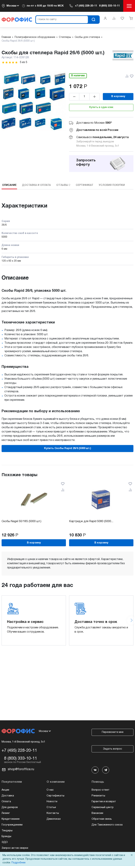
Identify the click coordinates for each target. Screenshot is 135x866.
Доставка (8, 795)
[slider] (10, 62)
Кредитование (11, 819)
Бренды (6, 836)
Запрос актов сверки (15, 848)
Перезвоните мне (112, 732)
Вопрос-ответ (101, 790)
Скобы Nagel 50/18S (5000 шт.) (21, 521)
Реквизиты (98, 795)
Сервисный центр (103, 807)
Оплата (6, 801)
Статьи (51, 807)
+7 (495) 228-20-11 (86, 6)
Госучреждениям (12, 825)
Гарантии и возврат (104, 801)
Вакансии (97, 813)
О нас (50, 790)
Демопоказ (54, 819)
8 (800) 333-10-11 (109, 6)
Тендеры (7, 830)
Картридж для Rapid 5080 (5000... (91, 521)
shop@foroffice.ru (21, 769)
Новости (52, 801)
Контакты (53, 813)
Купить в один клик (101, 107)
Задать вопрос (112, 749)
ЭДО (5, 842)
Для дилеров (10, 807)
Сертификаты (55, 795)
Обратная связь (102, 819)
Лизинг (6, 813)
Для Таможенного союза (107, 825)
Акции (5, 790)
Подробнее (18, 863)
